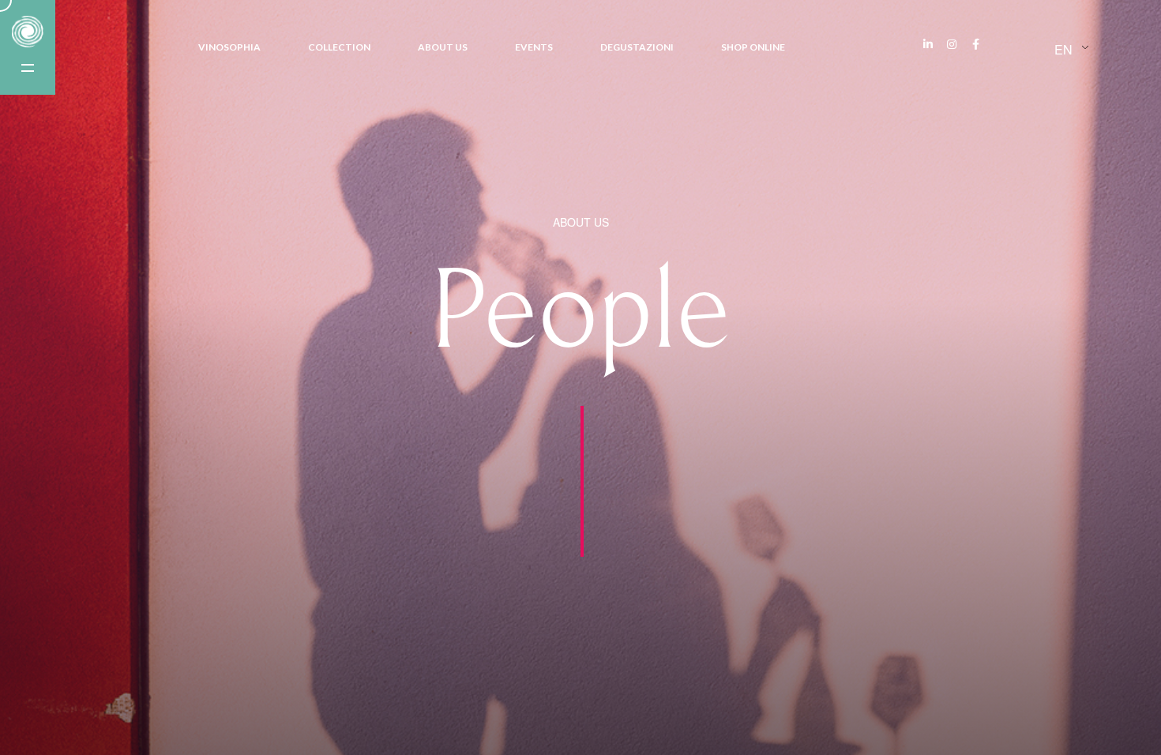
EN (1063, 49)
